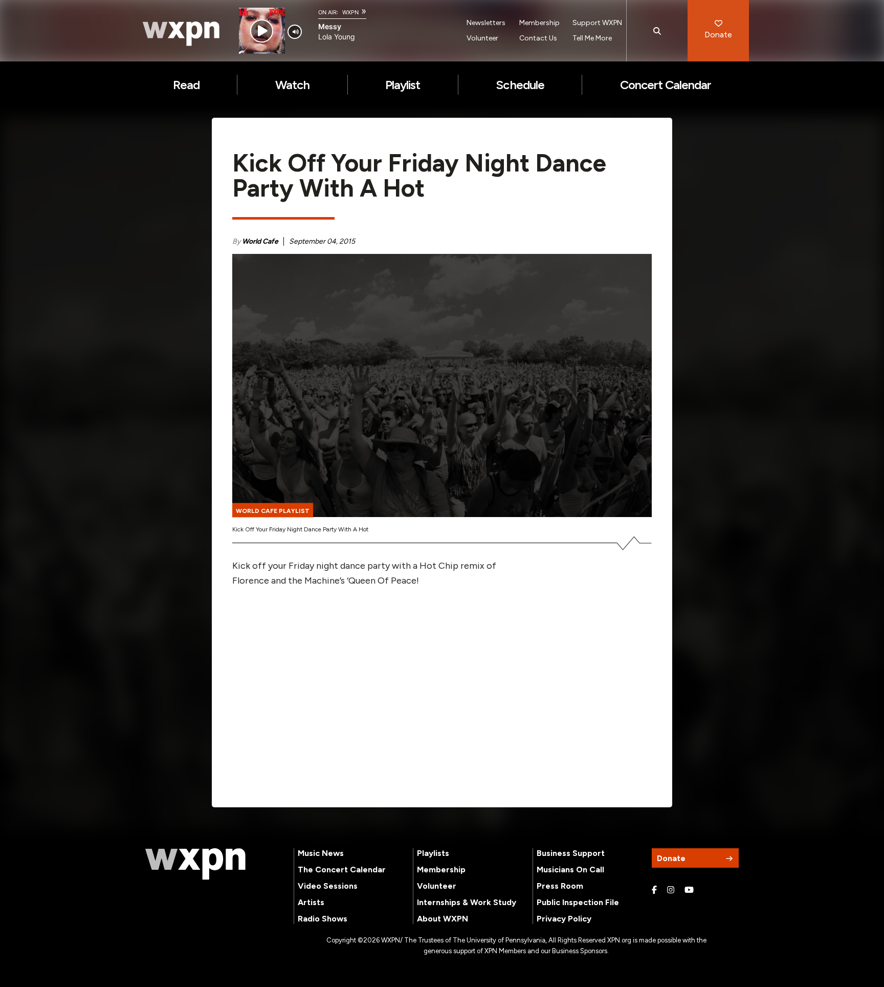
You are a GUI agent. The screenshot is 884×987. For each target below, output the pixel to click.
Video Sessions (328, 886)
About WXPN (442, 919)
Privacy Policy (564, 919)
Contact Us (538, 38)
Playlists (433, 853)
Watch (292, 84)
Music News (321, 853)
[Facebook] (654, 890)
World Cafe (260, 241)
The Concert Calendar (342, 869)
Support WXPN (597, 22)
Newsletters (486, 22)
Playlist (402, 84)
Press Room (560, 886)
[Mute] (295, 32)
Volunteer (482, 38)
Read (186, 84)
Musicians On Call (570, 869)
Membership (539, 22)
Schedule (520, 84)
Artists (311, 902)
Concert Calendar (666, 84)
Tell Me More (592, 38)
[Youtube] (689, 890)
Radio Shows (322, 919)
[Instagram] (670, 890)
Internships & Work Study (466, 902)
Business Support (571, 853)
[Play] (261, 30)
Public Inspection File (578, 902)
